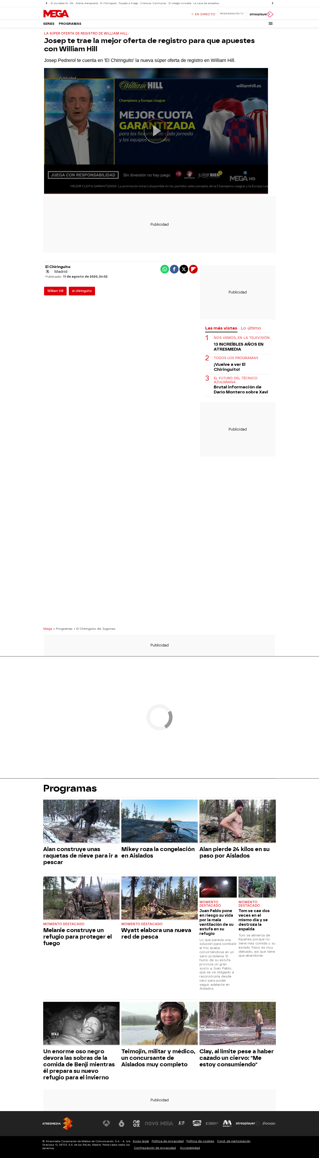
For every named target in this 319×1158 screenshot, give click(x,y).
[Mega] (70, 14)
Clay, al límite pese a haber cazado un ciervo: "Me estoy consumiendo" (236, 1058)
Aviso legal (141, 1141)
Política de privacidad (168, 1141)
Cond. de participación (233, 1141)
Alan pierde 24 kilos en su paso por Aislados (234, 852)
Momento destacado (63, 924)
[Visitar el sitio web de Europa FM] (212, 1123)
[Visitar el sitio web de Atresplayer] (248, 1123)
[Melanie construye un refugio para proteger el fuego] (81, 898)
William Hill (55, 291)
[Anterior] (46, 3)
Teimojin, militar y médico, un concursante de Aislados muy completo (158, 1058)
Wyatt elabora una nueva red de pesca (156, 933)
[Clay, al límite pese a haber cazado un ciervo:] (237, 1024)
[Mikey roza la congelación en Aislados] (159, 822)
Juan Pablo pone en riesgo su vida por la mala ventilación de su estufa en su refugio (216, 922)
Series (48, 24)
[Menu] (270, 23)
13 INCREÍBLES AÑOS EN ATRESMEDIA (238, 347)
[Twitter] (47, 271)
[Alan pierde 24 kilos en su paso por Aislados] (237, 822)
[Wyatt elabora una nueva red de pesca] (159, 898)
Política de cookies (200, 1141)
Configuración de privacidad (155, 1148)
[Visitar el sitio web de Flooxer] (269, 1123)
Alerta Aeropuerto (87, 3)
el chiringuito (82, 291)
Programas (70, 24)
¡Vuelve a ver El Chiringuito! (229, 367)
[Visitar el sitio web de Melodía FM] (227, 1123)
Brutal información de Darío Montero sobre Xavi (241, 389)
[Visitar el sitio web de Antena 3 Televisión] (106, 1123)
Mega (47, 628)
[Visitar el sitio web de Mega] (166, 1123)
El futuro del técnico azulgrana (235, 380)
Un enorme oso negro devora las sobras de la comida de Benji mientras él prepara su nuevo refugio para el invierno (79, 1064)
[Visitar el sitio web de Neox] (136, 1123)
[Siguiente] (272, 3)
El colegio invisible (180, 3)
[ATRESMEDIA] (57, 1123)
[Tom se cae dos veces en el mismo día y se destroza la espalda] (257, 887)
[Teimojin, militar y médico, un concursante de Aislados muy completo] (159, 1024)
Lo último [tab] (251, 328)
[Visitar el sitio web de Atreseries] (181, 1123)
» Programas (62, 628)
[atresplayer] (261, 14)
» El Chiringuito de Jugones (94, 628)
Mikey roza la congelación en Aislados (158, 852)
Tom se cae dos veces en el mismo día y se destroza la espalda (254, 919)
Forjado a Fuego (128, 3)
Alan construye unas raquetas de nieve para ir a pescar (80, 855)
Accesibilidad (190, 1148)
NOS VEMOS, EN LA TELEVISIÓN (242, 338)
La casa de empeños (206, 3)
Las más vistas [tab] (221, 328)
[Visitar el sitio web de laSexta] (121, 1123)
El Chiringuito (108, 3)
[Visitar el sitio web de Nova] (151, 1123)
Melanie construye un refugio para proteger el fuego (77, 936)
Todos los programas (236, 358)
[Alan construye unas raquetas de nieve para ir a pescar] (81, 822)
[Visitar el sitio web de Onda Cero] (197, 1123)
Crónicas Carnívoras (153, 3)
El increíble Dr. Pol (62, 3)
